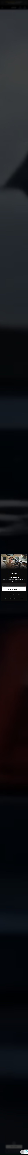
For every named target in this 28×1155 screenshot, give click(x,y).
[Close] (24, 557)
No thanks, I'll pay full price (14, 594)
